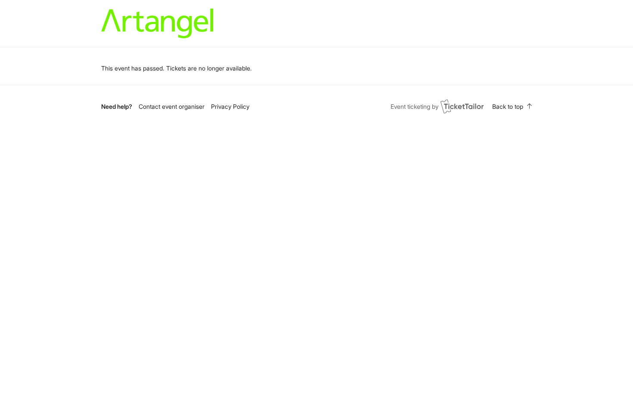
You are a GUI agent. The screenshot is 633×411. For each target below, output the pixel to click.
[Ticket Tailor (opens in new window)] (462, 106)
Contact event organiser (172, 106)
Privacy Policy (230, 106)
